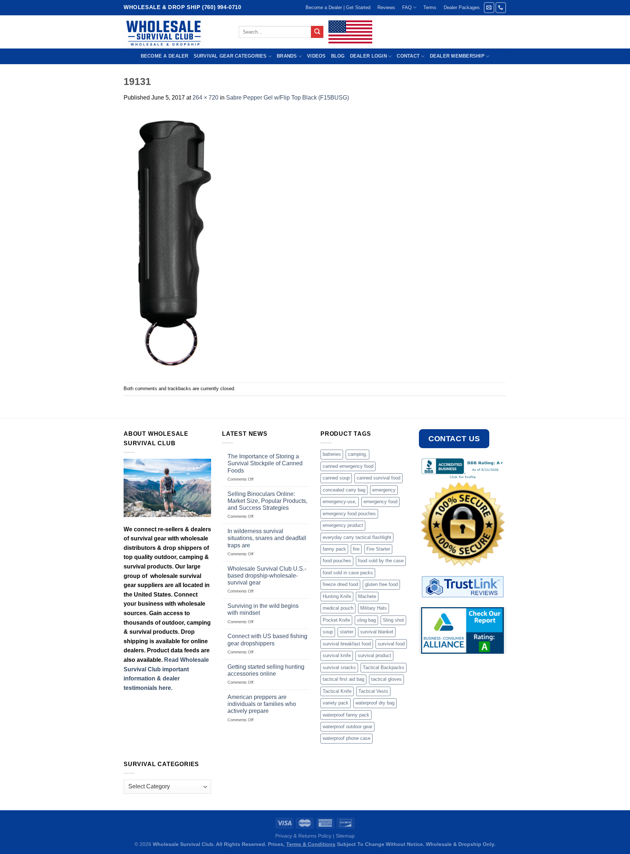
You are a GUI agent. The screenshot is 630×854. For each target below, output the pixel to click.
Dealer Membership (457, 56)
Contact (408, 56)
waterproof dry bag (374, 703)
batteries (332, 454)
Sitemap (345, 836)
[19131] (172, 242)
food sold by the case (381, 560)
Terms (429, 7)
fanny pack (334, 549)
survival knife (337, 655)
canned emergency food (348, 466)
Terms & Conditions (310, 844)
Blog (338, 56)
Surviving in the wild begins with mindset (263, 609)
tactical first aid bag (343, 679)
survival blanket (376, 631)
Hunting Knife (337, 596)
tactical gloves (386, 679)
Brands (287, 56)
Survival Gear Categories (230, 56)
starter (346, 631)
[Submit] (317, 32)
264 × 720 (205, 97)
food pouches (337, 560)
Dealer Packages (462, 7)
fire (356, 549)
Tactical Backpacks (383, 667)
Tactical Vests (373, 691)
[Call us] (500, 7)
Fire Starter (378, 549)
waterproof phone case (346, 738)
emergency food (380, 501)
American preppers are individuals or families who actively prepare (262, 704)
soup (328, 631)
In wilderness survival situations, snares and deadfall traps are (267, 538)
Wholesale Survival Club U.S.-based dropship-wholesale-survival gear (267, 576)
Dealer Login (368, 56)
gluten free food (381, 584)
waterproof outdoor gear (347, 726)
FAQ (407, 7)
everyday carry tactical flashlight (357, 537)
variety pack (336, 703)
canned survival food (378, 478)
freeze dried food (340, 584)
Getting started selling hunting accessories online (266, 670)
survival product (374, 655)
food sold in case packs (348, 572)
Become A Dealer (164, 56)
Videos (316, 56)
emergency (384, 490)
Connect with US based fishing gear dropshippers (267, 639)
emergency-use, (340, 501)
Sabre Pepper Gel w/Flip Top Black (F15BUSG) (287, 97)
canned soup (336, 478)
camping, (357, 454)
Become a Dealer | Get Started (338, 7)
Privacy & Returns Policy (303, 836)
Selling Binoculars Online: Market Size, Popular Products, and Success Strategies (267, 501)
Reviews (386, 7)
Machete (367, 596)
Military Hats (373, 608)
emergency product (343, 525)
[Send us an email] (489, 7)
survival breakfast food (347, 644)
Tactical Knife (337, 691)
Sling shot (393, 620)
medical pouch (338, 608)
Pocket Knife (336, 620)
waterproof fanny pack (346, 715)
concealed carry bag (344, 490)
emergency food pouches (349, 513)
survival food (391, 644)
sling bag (366, 620)
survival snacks (339, 667)
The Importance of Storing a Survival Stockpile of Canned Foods (265, 463)
